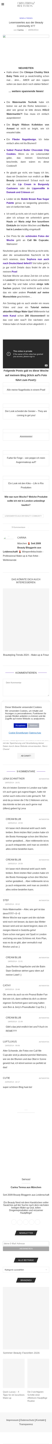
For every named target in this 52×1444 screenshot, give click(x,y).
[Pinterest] (30, 1438)
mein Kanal (9, 316)
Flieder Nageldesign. (24, 139)
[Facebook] (18, 1438)
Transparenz (26, 1424)
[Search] (49, 4)
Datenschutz (27, 1420)
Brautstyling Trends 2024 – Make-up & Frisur (26, 655)
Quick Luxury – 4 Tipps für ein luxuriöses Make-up (14, 1395)
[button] (5, 624)
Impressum (12, 1420)
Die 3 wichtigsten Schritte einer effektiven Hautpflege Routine (37, 1396)
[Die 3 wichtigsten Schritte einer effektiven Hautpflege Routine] (38, 1373)
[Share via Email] (41, 527)
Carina (20, 30)
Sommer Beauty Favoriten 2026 (21, 1352)
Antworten (44, 779)
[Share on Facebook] (32, 527)
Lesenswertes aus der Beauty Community (23, 516)
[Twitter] (22, 1438)
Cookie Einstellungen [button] (18, 733)
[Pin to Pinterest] (38, 527)
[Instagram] (26, 1438)
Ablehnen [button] (33, 725)
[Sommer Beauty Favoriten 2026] (26, 1318)
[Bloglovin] (33, 1438)
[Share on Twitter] (35, 527)
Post (14, 271)
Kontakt (40, 1420)
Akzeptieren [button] (20, 725)
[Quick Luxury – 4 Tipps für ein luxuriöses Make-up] (14, 1373)
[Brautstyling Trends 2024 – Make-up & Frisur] (26, 619)
